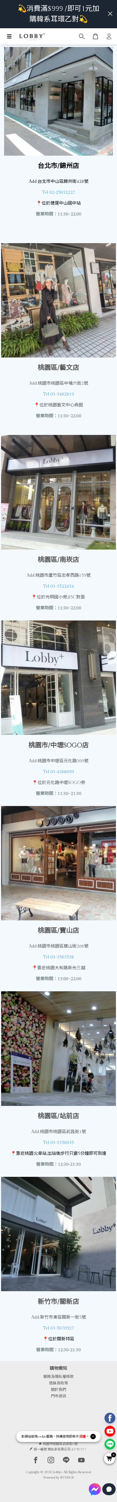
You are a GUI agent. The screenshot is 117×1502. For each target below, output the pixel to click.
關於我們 (58, 1390)
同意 (82, 1436)
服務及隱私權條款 (58, 1377)
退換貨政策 (58, 1383)
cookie (42, 1436)
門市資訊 (58, 1396)
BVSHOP (66, 1477)
